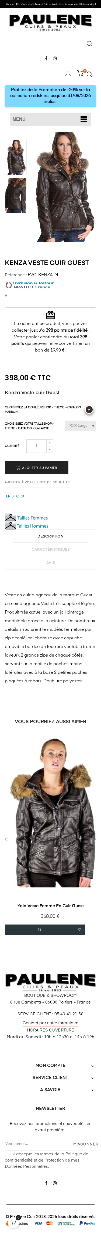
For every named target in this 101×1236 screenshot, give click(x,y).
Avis (50, 563)
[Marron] (89, 409)
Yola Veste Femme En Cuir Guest (51, 906)
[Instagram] (55, 59)
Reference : (16, 275)
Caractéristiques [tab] (51, 549)
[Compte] (68, 74)
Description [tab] (50, 536)
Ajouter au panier (39, 467)
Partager (6, 296)
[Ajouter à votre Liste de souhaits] (79, 930)
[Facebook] (46, 59)
